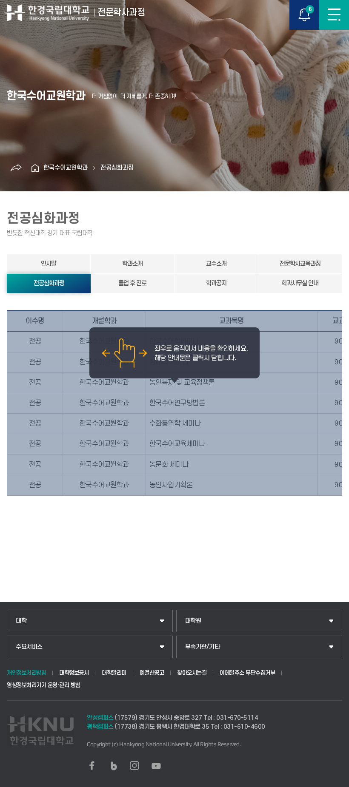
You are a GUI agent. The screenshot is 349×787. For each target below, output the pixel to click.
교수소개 (216, 263)
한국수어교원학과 (65, 167)
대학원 (193, 621)
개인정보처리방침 (26, 673)
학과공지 (216, 283)
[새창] (91, 765)
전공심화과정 (117, 167)
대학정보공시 (74, 673)
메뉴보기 (334, 15)
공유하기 (15, 168)
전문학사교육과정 (300, 263)
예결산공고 (152, 673)
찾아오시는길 (191, 673)
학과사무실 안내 (299, 283)
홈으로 (34, 168)
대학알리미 (114, 673)
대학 (21, 621)
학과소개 (132, 263)
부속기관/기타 (202, 647)
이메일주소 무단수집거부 (247, 673)
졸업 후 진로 (132, 283)
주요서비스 (29, 647)
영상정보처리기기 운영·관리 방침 (43, 685)
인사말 (48, 263)
